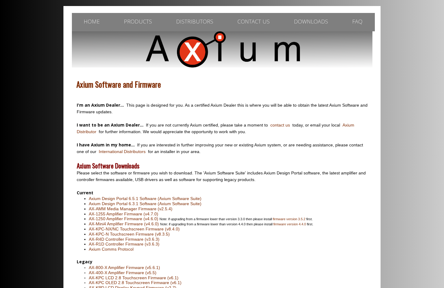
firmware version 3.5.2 (289, 219)
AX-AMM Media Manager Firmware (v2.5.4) (130, 208)
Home (92, 21)
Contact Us (253, 21)
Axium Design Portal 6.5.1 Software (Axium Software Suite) (145, 198)
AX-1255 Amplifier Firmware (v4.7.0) (123, 213)
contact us (280, 125)
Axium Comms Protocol (111, 249)
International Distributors (122, 151)
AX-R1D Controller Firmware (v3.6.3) (124, 244)
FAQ (357, 21)
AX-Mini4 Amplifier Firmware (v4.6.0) (124, 223)
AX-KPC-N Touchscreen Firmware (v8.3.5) (129, 234)
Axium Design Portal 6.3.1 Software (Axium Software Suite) (145, 203)
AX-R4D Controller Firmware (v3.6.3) (124, 239)
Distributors (194, 21)
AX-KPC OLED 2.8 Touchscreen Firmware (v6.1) (135, 282)
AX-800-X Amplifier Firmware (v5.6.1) (124, 267)
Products (138, 21)
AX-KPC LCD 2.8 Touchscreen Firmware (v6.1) (134, 277)
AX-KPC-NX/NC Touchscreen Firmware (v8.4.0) (134, 229)
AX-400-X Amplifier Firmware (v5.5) (122, 272)
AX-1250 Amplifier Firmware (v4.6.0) (123, 218)
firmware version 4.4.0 (289, 224)
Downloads (311, 21)
